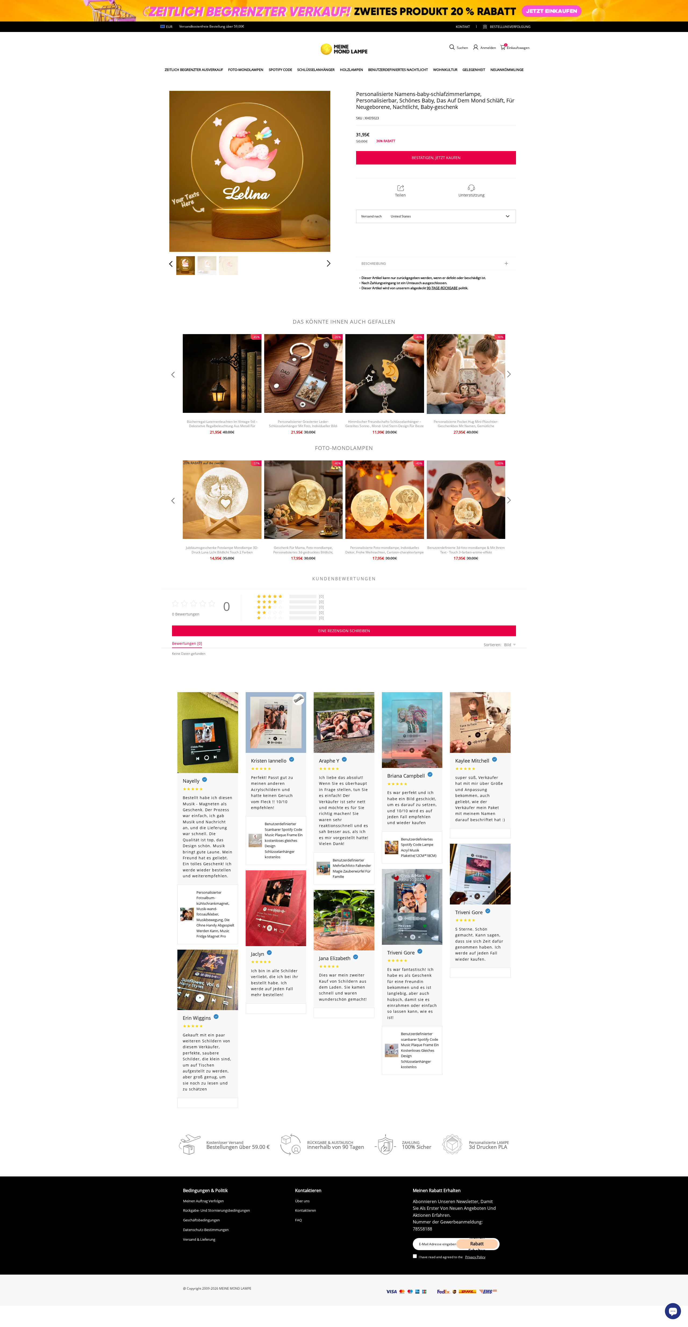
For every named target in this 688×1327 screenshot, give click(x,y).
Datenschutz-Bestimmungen (206, 1229)
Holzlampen (351, 69)
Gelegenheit (474, 69)
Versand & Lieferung (199, 1239)
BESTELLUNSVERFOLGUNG (505, 26)
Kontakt (463, 26)
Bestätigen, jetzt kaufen (436, 157)
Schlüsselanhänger (316, 69)
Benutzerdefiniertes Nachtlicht (398, 69)
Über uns (302, 1201)
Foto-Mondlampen (245, 69)
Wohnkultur (445, 69)
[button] (182, 170)
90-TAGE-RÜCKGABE (442, 288)
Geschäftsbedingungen (201, 1220)
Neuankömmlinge (507, 69)
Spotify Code (280, 69)
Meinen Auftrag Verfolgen (203, 1201)
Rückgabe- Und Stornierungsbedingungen (216, 1210)
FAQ (298, 1220)
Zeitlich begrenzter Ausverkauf (194, 69)
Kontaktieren (305, 1210)
